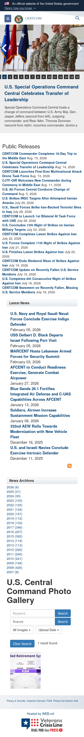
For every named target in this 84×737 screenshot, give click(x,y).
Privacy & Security (16, 700)
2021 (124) (14, 509)
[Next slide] (79, 48)
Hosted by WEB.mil (40, 713)
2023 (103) (14, 500)
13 (66, 77)
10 (49, 77)
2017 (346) (14, 527)
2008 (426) (14, 567)
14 (71, 77)
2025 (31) (14, 491)
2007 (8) (13, 572)
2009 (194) (14, 563)
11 (55, 77)
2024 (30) (14, 496)
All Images (21, 630)
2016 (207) (14, 531)
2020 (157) (14, 514)
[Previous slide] (4, 48)
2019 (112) (14, 518)
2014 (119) (14, 540)
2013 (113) (14, 545)
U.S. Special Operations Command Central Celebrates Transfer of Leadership (41, 93)
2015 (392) (14, 536)
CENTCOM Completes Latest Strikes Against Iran (39, 234)
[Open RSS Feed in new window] (69, 465)
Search (63, 613)
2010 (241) (14, 558)
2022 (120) (14, 505)
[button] (20, 8)
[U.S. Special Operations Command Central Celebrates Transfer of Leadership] (42, 48)
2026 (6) (13, 487)
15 (77, 77)
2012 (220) (14, 549)
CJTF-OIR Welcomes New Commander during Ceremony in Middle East (36, 182)
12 (60, 77)
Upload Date (48, 630)
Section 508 (71, 700)
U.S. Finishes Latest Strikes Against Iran (33, 252)
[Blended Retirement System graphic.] (25, 670)
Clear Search (22, 643)
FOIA (49, 700)
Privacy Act (59, 700)
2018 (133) (14, 523)
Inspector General (36, 700)
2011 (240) (14, 554)
